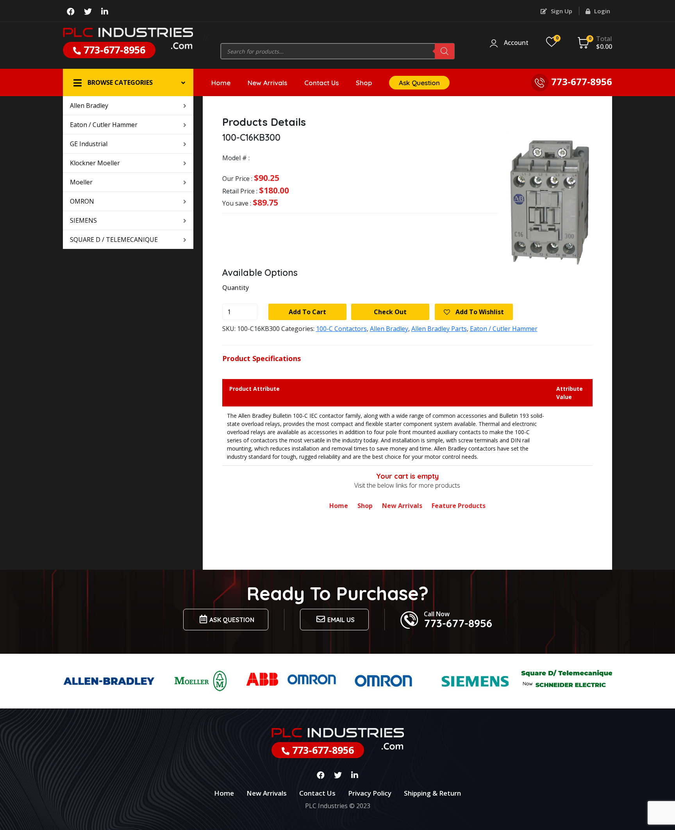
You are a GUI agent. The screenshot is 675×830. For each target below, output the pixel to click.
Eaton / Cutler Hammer (104, 124)
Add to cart (307, 312)
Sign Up (560, 11)
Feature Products (459, 505)
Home (220, 83)
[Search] (444, 51)
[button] (128, 82)
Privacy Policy (369, 793)
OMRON (82, 201)
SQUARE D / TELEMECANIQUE (114, 239)
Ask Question (419, 83)
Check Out (390, 312)
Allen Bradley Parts (439, 328)
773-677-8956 (113, 49)
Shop (364, 83)
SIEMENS (83, 220)
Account (516, 43)
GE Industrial (88, 144)
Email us (341, 620)
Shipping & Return (432, 793)
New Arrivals (267, 83)
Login (601, 11)
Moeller (81, 182)
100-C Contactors (341, 328)
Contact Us (321, 83)
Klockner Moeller (95, 163)
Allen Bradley (89, 105)
